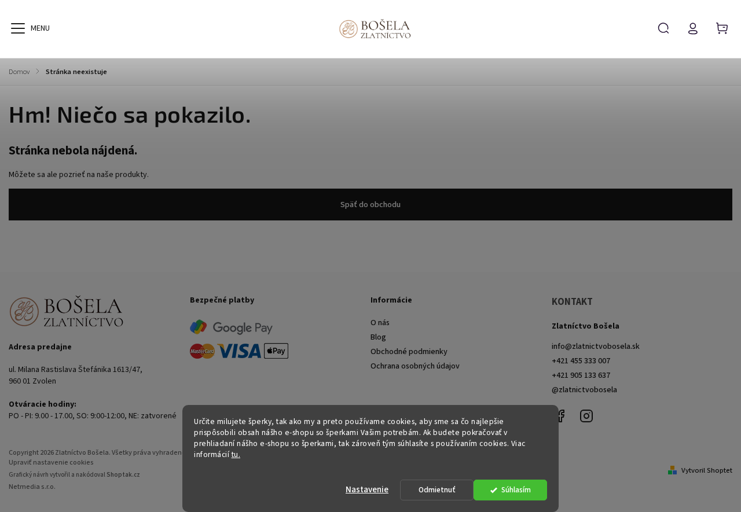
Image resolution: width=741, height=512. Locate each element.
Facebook (560, 416)
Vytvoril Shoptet (706, 470)
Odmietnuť (437, 489)
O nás (380, 323)
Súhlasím (516, 489)
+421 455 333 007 (581, 361)
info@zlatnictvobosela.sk (596, 346)
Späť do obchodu (370, 205)
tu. (236, 454)
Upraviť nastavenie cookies (51, 462)
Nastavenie (367, 490)
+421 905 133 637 (581, 375)
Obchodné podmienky (408, 352)
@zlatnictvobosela (584, 390)
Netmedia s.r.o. (32, 487)
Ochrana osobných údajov (415, 366)
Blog (378, 337)
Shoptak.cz (123, 474)
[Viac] (18, 28)
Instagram (586, 416)
